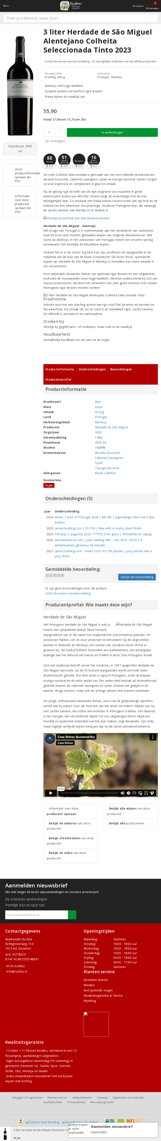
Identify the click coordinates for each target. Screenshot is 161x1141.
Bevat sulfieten (105, 473)
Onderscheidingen (92, 369)
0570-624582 (15, 966)
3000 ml (100, 442)
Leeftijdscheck (52, 1102)
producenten (126, 823)
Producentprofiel (58, 379)
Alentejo (101, 422)
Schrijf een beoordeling (137, 577)
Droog (99, 412)
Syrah (99, 463)
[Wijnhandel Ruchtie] (71, 5)
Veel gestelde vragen (98, 990)
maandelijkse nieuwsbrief (33, 1076)
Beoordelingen (121, 369)
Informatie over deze (62, 811)
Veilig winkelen (82, 1097)
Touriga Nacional (107, 468)
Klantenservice (58, 1097)
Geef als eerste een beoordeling (68, 593)
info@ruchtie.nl (16, 971)
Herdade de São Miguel (111, 427)
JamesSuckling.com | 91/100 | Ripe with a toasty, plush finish (98, 528)
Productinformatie (59, 369)
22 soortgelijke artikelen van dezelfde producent (124, 61)
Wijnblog (90, 1001)
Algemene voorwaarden (128, 1097)
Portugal (101, 417)
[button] (49, 160)
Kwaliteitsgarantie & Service (103, 995)
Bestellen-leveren (96, 980)
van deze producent (68, 825)
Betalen (89, 985)
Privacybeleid (76, 1102)
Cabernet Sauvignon (109, 458)
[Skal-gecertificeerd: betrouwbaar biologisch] (121, 1121)
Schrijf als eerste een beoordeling (67, 61)
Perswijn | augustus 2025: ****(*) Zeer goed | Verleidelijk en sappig (103, 534)
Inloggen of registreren (27, 1097)
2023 (98, 432)
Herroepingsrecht (101, 1102)
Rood (99, 407)
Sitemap (102, 1097)
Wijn (98, 402)
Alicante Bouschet (108, 453)
